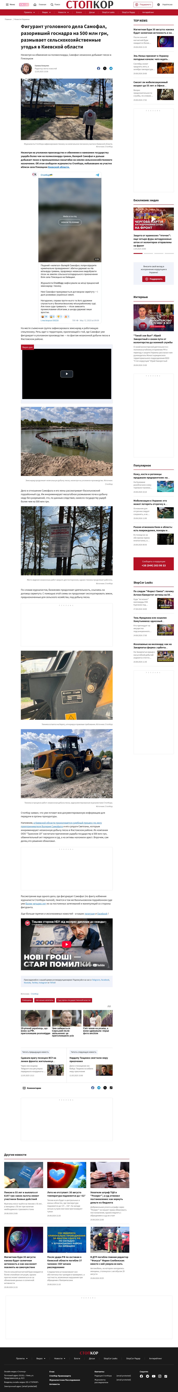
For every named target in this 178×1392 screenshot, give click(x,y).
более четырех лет (35, 903)
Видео (45, 12)
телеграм (89, 913)
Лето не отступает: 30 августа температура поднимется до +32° (66, 1194)
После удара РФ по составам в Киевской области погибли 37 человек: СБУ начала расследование (64, 1262)
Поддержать (145, 4)
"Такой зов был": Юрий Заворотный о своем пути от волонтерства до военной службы (153, 339)
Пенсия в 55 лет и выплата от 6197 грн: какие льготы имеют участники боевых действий (21, 1196)
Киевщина (27, 1000)
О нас (52, 1371)
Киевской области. (59, 167)
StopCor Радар (128, 12)
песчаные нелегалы (44, 1000)
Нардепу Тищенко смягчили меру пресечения (89, 1059)
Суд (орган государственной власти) (74, 1000)
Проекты (28, 12)
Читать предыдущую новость (35, 1052)
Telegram (96, 979)
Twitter (35, 982)
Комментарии (34, 1088)
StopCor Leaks (108, 12)
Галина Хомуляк (42, 65)
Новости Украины (21, 19)
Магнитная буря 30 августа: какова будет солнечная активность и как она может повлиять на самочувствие (20, 1262)
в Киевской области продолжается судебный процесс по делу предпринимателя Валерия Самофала (61, 824)
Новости (62, 12)
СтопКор (34, 994)
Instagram (43, 982)
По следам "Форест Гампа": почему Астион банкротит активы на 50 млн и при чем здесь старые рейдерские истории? (154, 596)
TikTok (52, 982)
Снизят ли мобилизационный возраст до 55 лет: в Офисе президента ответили (151, 86)
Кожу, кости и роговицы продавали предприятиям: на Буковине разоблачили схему (151, 477)
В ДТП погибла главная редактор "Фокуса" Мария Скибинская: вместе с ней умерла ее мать (109, 1260)
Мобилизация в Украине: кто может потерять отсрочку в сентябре (150, 504)
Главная (8, 19)
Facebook (102, 913)
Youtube (27, 982)
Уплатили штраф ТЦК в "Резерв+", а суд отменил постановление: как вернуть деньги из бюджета (106, 1197)
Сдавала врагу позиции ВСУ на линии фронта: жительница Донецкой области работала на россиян (39, 1063)
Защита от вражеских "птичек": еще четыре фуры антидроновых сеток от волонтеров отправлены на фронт (153, 240)
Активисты (54, 1384)
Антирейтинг (148, 12)
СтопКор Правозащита (60, 1376)
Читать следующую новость (83, 1052)
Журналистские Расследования (64, 1380)
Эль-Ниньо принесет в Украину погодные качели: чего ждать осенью (151, 59)
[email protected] (29, 1386)
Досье (92, 12)
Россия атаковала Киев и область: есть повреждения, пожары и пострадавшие (153, 530)
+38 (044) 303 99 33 (154, 566)
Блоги (79, 12)
